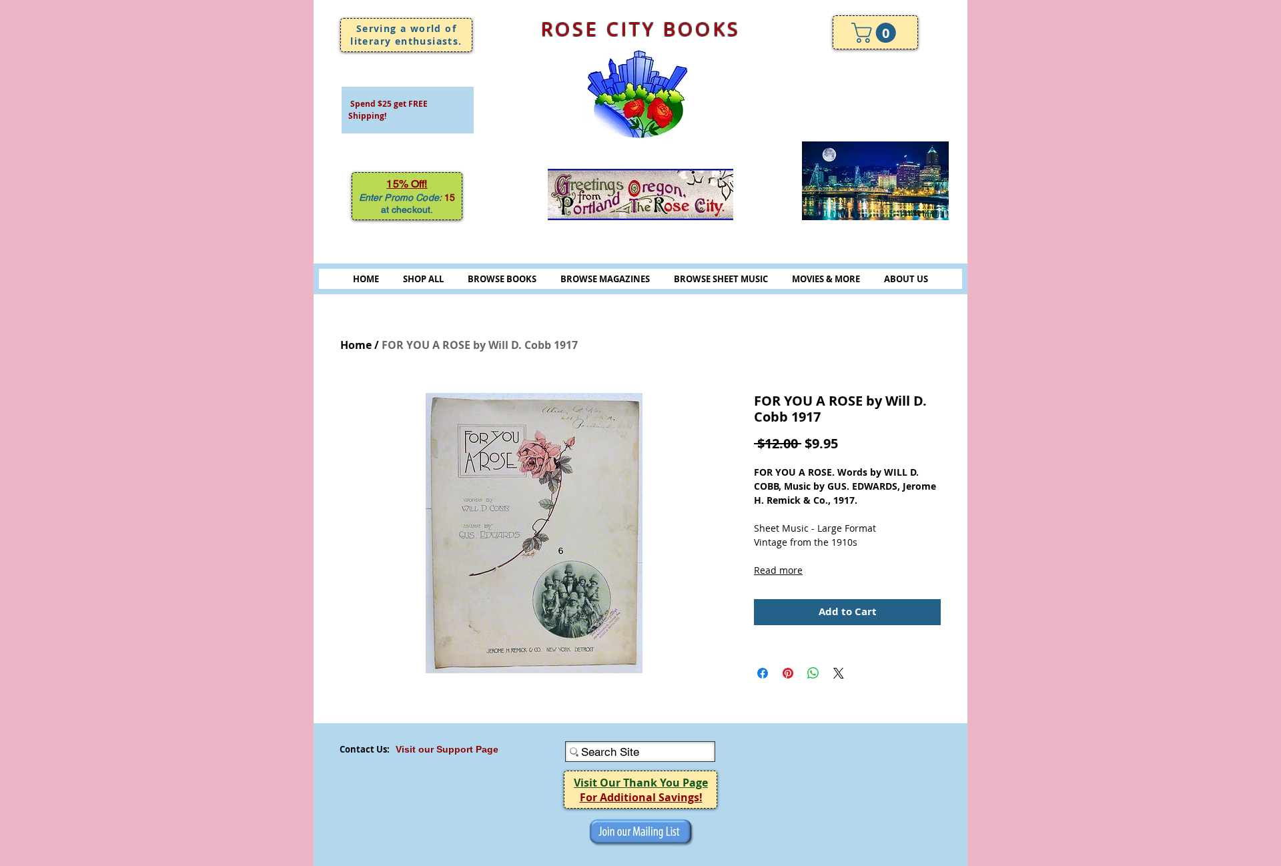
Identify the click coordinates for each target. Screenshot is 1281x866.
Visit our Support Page (447, 749)
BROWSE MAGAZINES (605, 279)
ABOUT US (906, 279)
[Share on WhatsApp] (813, 673)
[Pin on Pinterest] (788, 673)
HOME (366, 279)
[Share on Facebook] (763, 673)
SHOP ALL (423, 279)
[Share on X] (839, 673)
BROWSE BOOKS (502, 279)
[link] (876, 33)
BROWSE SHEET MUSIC (721, 279)
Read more (778, 570)
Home (356, 345)
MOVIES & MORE (826, 279)
